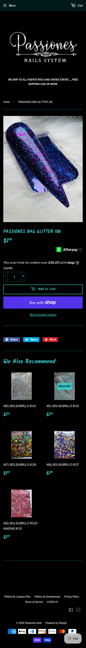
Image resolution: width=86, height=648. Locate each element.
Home (6, 102)
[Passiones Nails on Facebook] (71, 610)
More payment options (43, 314)
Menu (12, 5)
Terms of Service (34, 602)
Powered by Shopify (56, 623)
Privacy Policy (71, 596)
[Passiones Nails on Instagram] (78, 610)
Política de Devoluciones (47, 596)
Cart (80, 5)
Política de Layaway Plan (17, 596)
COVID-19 (52, 602)
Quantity (8, 268)
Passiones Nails (33, 623)
